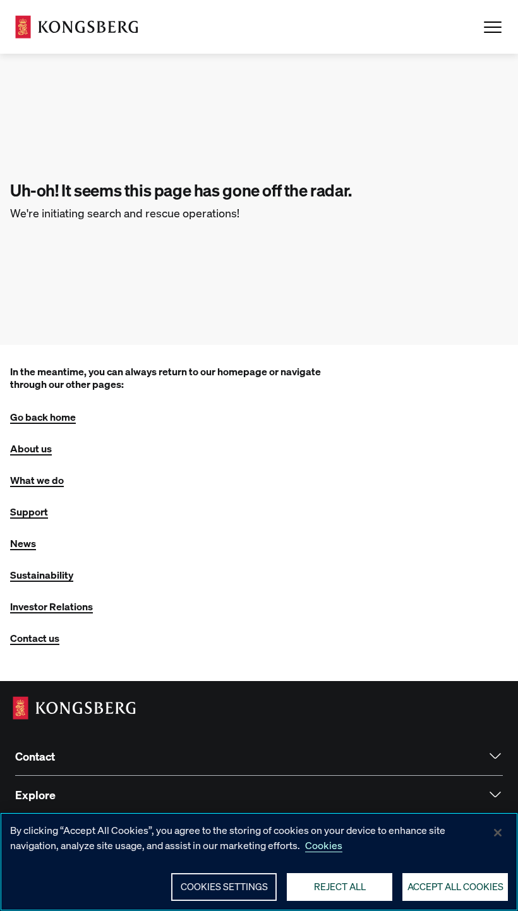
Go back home (43, 416)
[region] (259, 861)
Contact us (34, 637)
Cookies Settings (224, 886)
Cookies (323, 845)
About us (31, 448)
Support (29, 511)
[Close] (498, 833)
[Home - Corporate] (76, 27)
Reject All (340, 886)
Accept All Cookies (455, 886)
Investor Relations (51, 606)
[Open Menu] (493, 27)
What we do (37, 479)
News (23, 543)
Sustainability (41, 574)
